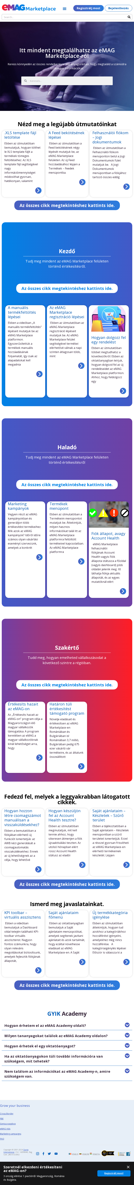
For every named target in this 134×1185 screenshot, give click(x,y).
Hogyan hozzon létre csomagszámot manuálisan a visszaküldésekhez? (22, 817)
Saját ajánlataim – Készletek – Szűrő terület (108, 815)
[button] (65, 8)
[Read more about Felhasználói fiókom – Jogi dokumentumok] (126, 187)
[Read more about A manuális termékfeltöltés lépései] (39, 374)
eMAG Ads (5, 1128)
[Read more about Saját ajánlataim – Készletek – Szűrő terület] (126, 865)
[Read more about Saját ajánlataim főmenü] (82, 962)
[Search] (129, 17)
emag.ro (75, 1154)
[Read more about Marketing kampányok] (39, 557)
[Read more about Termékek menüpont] (81, 561)
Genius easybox (8, 1123)
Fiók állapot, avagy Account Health (108, 536)
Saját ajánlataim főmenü (64, 915)
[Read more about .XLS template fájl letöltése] (38, 190)
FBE (1, 1118)
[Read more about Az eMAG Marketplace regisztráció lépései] (81, 366)
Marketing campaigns (10, 1133)
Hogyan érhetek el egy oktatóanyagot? (39, 1046)
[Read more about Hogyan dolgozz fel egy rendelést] (123, 391)
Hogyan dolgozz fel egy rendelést (108, 339)
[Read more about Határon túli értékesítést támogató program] (81, 766)
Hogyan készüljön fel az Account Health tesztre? (65, 815)
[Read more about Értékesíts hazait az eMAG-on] (39, 757)
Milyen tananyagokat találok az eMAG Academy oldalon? (56, 1035)
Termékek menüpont (59, 506)
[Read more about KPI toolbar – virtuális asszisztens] (38, 970)
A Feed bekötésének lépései (66, 135)
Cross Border (6, 1113)
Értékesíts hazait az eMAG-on (23, 706)
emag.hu (96, 1154)
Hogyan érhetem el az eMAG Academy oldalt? (45, 1025)
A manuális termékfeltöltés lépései (22, 312)
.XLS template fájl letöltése (20, 135)
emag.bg (85, 1154)
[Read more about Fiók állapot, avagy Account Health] (123, 591)
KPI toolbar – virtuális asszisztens (22, 915)
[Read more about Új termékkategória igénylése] (126, 962)
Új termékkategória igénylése (110, 915)
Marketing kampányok (18, 506)
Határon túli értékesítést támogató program (67, 708)
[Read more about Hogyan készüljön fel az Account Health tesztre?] (82, 865)
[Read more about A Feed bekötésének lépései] (82, 182)
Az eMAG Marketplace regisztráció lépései (67, 312)
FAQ (2, 1138)
